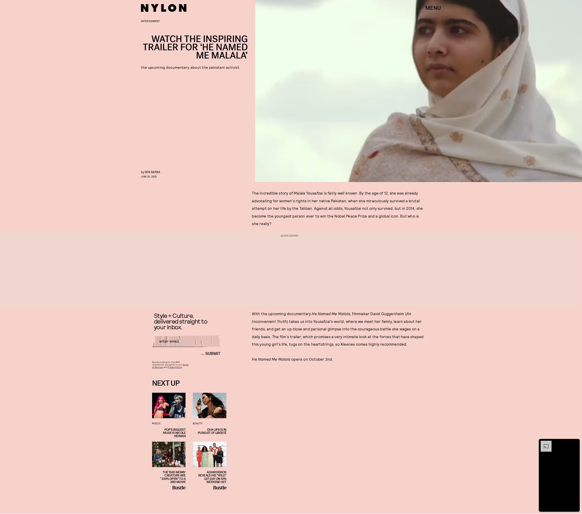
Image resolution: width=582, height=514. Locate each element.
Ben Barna (152, 172)
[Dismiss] (574, 443)
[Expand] (543, 443)
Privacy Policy (175, 367)
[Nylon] (163, 8)
